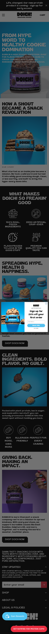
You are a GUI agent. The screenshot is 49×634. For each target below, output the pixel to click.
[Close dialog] (46, 303)
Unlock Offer (36, 325)
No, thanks (36, 328)
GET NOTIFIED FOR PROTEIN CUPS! (29, 629)
